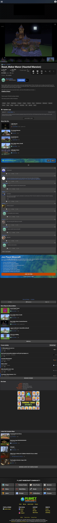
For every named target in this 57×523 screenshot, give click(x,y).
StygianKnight (15, 139)
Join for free (28, 274)
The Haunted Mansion (15, 130)
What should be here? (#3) (7, 369)
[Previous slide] (3, 40)
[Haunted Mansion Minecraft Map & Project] (5, 139)
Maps (4, 64)
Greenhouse (38, 103)
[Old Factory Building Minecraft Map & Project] (5, 336)
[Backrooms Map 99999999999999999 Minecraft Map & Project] (5, 442)
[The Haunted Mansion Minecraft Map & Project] (5, 132)
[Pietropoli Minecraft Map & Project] (5, 449)
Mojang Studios (23, 521)
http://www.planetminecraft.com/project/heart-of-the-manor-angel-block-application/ (23, 179)
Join (48, 160)
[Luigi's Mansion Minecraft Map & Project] (5, 126)
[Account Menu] (55, 1)
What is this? (4, 363)
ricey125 (3, 219)
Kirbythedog (14, 152)
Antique (3, 103)
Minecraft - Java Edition (5, 354)
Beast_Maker (9, 79)
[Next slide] (54, 40)
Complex (8, 64)
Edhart (13, 462)
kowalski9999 (14, 126)
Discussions (3, 349)
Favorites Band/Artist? (6, 358)
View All (28, 341)
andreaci (3, 203)
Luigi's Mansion (14, 123)
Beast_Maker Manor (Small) (17, 143)
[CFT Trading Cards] (28, 409)
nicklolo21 (14, 133)
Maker (12, 105)
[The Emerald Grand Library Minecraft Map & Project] (5, 436)
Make (8, 105)
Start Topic (53, 345)
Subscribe (21, 80)
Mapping (9, 370)
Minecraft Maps (26, 299)
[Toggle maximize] (55, 24)
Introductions (6, 375)
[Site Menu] (1, 1)
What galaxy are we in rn (8, 348)
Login (32, 276)
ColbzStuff (4, 168)
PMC (2, 375)
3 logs (28, 70)
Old (26, 105)
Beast (8, 103)
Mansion (16, 105)
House (3, 105)
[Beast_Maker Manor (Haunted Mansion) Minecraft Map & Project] (5, 323)
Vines (35, 105)
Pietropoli (12, 447)
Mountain (22, 105)
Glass (33, 103)
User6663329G (14, 443)
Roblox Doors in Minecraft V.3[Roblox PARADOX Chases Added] (23, 453)
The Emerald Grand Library (16, 433)
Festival (29, 103)
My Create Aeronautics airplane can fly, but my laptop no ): (15, 353)
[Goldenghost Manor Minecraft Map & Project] (5, 152)
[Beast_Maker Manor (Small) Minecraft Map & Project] (5, 145)
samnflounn (14, 436)
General (8, 349)
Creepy (24, 103)
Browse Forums (28, 378)
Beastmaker (13, 103)
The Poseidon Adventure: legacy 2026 (18, 460)
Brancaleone (4, 235)
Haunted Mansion (14, 137)
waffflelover (54, 365)
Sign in (53, 160)
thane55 (3, 175)
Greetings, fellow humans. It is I (8, 374)
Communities (3, 370)
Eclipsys (3, 191)
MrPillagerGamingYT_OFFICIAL (17, 456)
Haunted (50, 103)
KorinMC (54, 354)
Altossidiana (14, 449)
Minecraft (13, 521)
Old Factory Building (14, 334)
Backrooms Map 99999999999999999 (18, 440)
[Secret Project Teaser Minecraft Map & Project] (5, 310)
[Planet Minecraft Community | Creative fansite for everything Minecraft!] (28, 499)
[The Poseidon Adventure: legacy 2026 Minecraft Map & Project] (5, 462)
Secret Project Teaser (15, 308)
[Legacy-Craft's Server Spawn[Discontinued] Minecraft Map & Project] (5, 330)
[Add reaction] (9, 173)
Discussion (13, 354)
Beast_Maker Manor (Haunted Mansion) (18, 321)
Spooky (30, 105)
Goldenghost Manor (15, 150)
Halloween (45, 103)
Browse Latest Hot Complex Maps (28, 467)
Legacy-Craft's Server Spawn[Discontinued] (19, 328)
